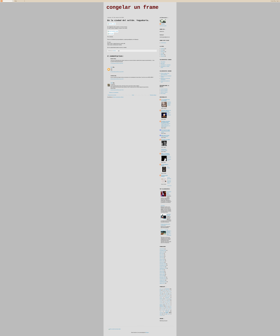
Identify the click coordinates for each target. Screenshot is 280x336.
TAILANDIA (163, 62)
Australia (162, 48)
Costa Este (166, 293)
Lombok (161, 302)
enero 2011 (162, 262)
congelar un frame (132, 7)
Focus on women (164, 90)
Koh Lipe (164, 300)
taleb (112, 82)
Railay (169, 309)
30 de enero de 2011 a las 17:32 (117, 89)
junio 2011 (162, 254)
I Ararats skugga (164, 150)
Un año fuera (163, 42)
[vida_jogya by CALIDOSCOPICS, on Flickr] (110, 33)
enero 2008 (162, 275)
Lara (112, 67)
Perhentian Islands (168, 308)
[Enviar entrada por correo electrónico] (119, 50)
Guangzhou (167, 297)
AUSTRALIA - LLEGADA (165, 65)
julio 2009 (162, 269)
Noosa (167, 307)
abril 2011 (162, 257)
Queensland (163, 309)
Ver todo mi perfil (163, 25)
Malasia (162, 54)
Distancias (163, 295)
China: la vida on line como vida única (165, 74)
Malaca (168, 303)
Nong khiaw (163, 307)
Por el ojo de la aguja (165, 130)
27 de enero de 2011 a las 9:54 (117, 63)
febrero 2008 (162, 274)
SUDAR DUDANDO (164, 136)
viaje (166, 312)
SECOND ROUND (169, 215)
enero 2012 (162, 248)
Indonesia (163, 51)
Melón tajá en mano (165, 135)
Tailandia (162, 56)
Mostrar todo (169, 185)
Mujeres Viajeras (164, 92)
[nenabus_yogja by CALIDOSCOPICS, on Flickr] (111, 23)
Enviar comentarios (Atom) (118, 97)
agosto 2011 (162, 251)
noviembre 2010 (163, 265)
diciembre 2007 (163, 277)
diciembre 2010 (163, 263)
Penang (162, 308)
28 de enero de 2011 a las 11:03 (117, 79)
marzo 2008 (162, 272)
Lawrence (161, 301)
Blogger (147, 332)
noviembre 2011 (163, 250)
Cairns (166, 291)
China (162, 50)
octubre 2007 (162, 280)
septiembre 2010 (163, 268)
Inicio (133, 95)
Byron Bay (161, 291)
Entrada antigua (153, 95)
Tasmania (161, 312)
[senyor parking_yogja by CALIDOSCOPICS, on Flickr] (112, 31)
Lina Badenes (167, 301)
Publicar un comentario (113, 92)
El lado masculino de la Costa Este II (165, 225)
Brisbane (168, 290)
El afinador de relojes (165, 139)
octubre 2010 (162, 266)
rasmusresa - (164, 149)
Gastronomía (162, 296)
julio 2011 (162, 253)
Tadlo (161, 311)
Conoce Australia (164, 89)
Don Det (168, 295)
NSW (170, 307)
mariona (163, 23)
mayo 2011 (162, 256)
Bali (160, 290)
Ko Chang (166, 298)
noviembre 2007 (163, 278)
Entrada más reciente (112, 95)
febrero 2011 (162, 260)
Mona (170, 306)
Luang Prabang (162, 303)
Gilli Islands (168, 296)
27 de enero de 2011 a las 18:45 (117, 71)
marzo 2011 (162, 259)
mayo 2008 (162, 271)
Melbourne (162, 306)
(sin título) (163, 205)
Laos (162, 53)
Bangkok (164, 290)
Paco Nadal (163, 93)
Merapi (167, 306)
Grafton (161, 297)
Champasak (168, 292)
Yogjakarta (161, 315)
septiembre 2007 (163, 281)
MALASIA (163, 63)
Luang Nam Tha (167, 302)
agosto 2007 (162, 283)
